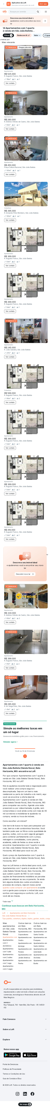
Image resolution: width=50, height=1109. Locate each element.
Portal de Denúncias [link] (10, 1064)
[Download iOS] (30, 1055)
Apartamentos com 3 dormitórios (8, 943)
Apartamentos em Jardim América (25, 956)
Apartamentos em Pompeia (40, 938)
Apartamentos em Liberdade (40, 950)
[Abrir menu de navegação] (45, 11)
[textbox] (24, 11)
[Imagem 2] (27, 67)
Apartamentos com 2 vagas (8, 967)
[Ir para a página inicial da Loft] (5, 12)
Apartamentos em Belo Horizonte (22, 913)
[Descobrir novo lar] (45, 21)
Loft (3, 913)
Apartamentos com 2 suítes (8, 956)
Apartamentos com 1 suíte (8, 950)
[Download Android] (12, 1055)
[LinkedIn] (25, 1094)
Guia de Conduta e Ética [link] (12, 1079)
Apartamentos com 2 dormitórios (15, 937)
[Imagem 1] (25, 67)
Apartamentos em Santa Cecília (40, 933)
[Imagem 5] (32, 158)
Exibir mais (7, 901)
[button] (25, 1019)
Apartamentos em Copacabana (25, 933)
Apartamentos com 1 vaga (8, 961)
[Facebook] (32, 1094)
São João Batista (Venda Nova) (14, 916)
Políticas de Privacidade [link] (12, 1069)
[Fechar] (4, 4)
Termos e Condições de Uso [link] (14, 1074)
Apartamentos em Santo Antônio (40, 944)
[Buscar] (38, 12)
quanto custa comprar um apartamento (20, 887)
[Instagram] (17, 1094)
